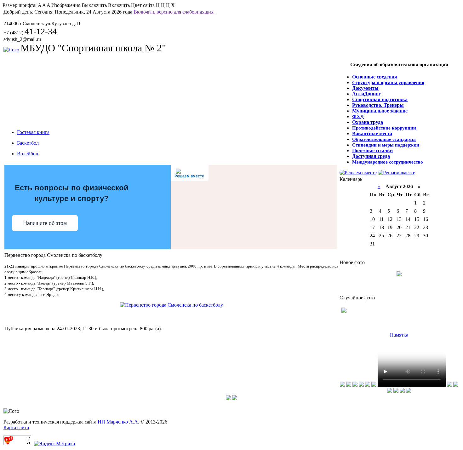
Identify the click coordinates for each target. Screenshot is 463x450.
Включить (119, 5)
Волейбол (27, 153)
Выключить (94, 5)
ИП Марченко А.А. (118, 421)
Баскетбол (28, 143)
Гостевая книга (33, 132)
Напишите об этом (45, 223)
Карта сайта (16, 427)
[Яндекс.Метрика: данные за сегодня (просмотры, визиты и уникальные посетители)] (54, 444)
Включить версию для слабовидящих (174, 11)
